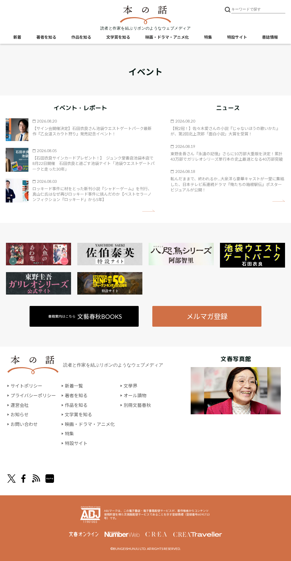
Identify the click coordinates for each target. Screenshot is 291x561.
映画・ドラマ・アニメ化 (167, 37)
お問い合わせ (24, 424)
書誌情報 (270, 37)
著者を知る (46, 37)
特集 (208, 37)
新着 (17, 37)
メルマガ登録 (206, 316)
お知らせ (20, 414)
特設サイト (237, 37)
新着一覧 (74, 385)
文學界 (130, 385)
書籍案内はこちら (85, 316)
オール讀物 (135, 395)
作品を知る (81, 37)
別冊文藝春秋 (137, 405)
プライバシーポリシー (33, 395)
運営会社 (20, 405)
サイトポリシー (26, 385)
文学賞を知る (118, 37)
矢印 (148, 211)
